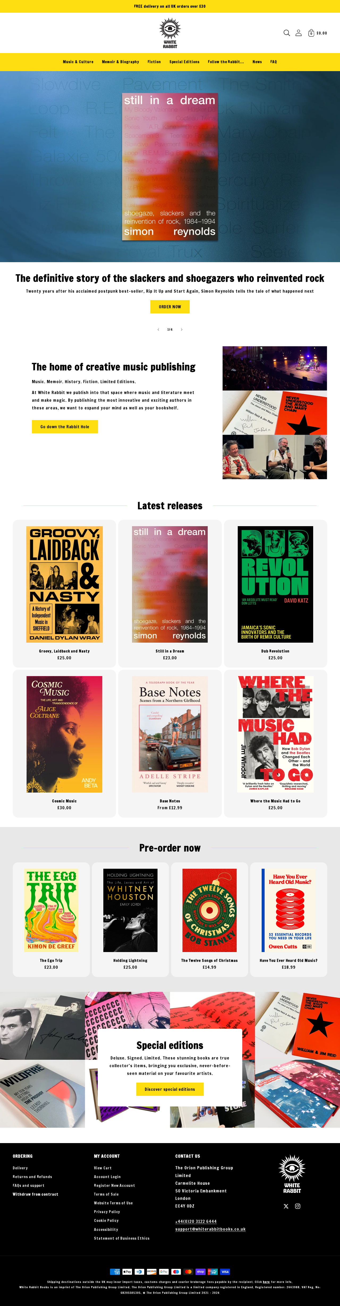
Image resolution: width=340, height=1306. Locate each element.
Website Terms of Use (113, 1203)
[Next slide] (182, 329)
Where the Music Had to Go (275, 801)
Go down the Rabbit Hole (65, 427)
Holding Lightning (130, 960)
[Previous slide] (158, 329)
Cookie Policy (106, 1220)
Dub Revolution (275, 651)
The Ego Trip (51, 960)
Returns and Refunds (32, 1176)
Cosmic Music (64, 801)
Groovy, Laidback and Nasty (64, 651)
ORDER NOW (170, 307)
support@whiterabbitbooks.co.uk (210, 1229)
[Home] (170, 33)
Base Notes (170, 801)
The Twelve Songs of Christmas (209, 960)
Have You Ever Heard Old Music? (289, 960)
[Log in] (298, 32)
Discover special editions (170, 1089)
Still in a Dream (170, 651)
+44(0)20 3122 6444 (196, 1221)
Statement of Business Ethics (122, 1238)
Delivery (20, 1168)
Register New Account (114, 1185)
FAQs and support (29, 1185)
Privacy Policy (107, 1211)
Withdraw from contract (35, 1194)
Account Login (107, 1176)
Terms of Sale (106, 1194)
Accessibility (106, 1229)
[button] (287, 33)
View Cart (103, 1168)
